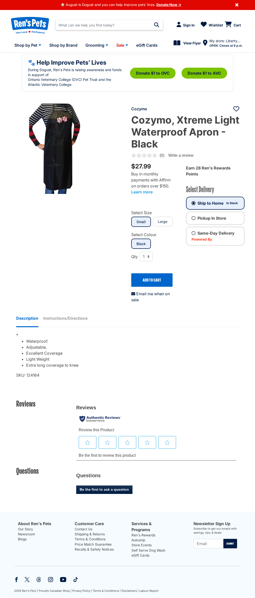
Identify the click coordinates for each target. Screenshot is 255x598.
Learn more (142, 191)
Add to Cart (152, 280)
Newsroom (26, 534)
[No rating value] (145, 155)
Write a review (180, 155)
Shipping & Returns (90, 534)
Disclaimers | (130, 591)
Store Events (141, 545)
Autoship (138, 540)
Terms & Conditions (90, 539)
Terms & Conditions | (107, 591)
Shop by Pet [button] (25, 45)
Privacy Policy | (82, 591)
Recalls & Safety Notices (94, 549)
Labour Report (148, 591)
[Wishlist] (236, 109)
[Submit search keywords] (156, 24)
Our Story (25, 529)
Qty (134, 256)
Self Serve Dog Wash (148, 550)
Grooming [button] (94, 45)
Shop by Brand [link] (63, 45)
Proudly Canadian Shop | (55, 591)
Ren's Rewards (143, 535)
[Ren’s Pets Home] (30, 25)
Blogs (22, 539)
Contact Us (83, 529)
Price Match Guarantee (93, 544)
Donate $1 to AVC (204, 73)
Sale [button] (120, 45)
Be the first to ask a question (104, 489)
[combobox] (109, 25)
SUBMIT (230, 543)
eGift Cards (140, 555)
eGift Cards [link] (147, 45)
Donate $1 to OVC (153, 73)
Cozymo (139, 108)
